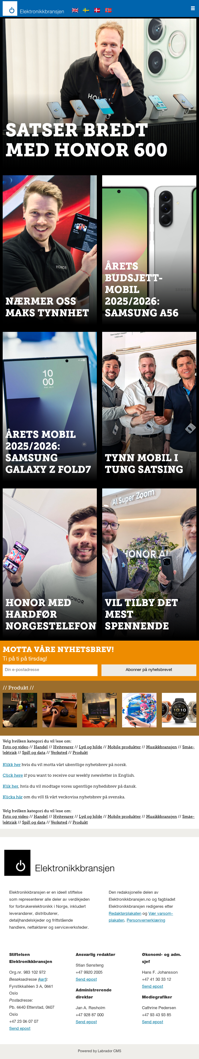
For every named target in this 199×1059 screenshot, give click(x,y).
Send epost (19, 1029)
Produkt (80, 752)
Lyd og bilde (90, 747)
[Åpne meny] (193, 8)
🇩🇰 (97, 11)
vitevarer (65, 747)
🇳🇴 (108, 11)
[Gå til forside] (32, 8)
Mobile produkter (124, 747)
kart (42, 980)
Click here (13, 775)
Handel (41, 747)
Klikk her (12, 764)
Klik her (10, 786)
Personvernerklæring (146, 921)
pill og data (34, 752)
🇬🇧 (75, 11)
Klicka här (13, 796)
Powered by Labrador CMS (99, 1051)
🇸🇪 (86, 11)
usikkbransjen (163, 747)
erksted (60, 752)
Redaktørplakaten (125, 914)
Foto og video (15, 747)
